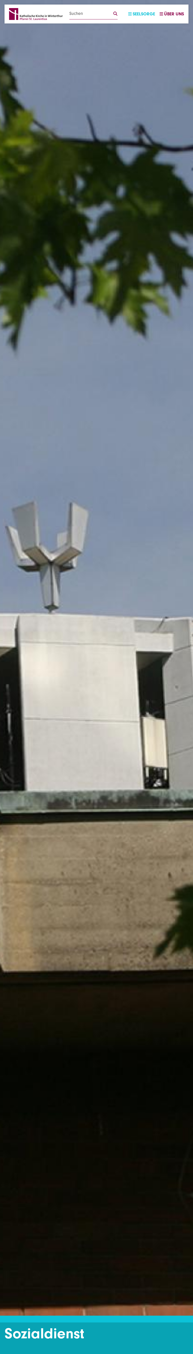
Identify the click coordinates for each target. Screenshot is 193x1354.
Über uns (174, 14)
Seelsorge (144, 14)
